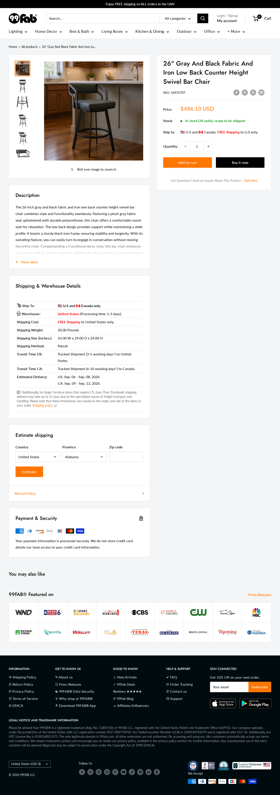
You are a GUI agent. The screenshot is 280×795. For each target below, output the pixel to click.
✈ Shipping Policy (22, 677)
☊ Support (174, 698)
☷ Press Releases (68, 684)
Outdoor (184, 31)
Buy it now (240, 162)
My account (227, 20)
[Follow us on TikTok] (132, 772)
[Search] (202, 18)
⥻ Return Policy (21, 684)
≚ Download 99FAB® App (75, 705)
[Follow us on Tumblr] (157, 772)
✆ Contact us (176, 691)
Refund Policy (25, 493)
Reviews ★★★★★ (127, 691)
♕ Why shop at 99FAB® (74, 698)
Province (69, 447)
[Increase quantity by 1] (208, 146)
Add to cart (187, 162)
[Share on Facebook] (236, 92)
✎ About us (64, 677)
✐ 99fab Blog (123, 698)
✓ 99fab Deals (124, 684)
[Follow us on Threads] (99, 772)
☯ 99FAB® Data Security (74, 691)
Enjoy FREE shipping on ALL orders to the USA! (140, 4)
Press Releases (260, 594)
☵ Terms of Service (23, 698)
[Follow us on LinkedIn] (148, 772)
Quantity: (170, 146)
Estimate (29, 472)
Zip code (116, 447)
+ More (234, 31)
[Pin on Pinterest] (245, 92)
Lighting (16, 31)
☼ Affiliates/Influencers (131, 705)
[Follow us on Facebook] (82, 772)
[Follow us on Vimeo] (140, 772)
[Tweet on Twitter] (253, 92)
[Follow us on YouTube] (124, 772)
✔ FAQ (171, 677)
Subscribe (260, 687)
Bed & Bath (79, 31)
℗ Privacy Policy (21, 691)
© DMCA (16, 705)
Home (13, 47)
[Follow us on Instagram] (107, 772)
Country (22, 447)
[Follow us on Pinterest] (115, 772)
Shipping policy (43, 405)
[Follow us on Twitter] (90, 772)
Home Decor (46, 31)
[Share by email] (261, 92)
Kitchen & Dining (149, 31)
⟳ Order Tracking (179, 684)
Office (209, 31)
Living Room (112, 31)
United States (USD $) (26, 764)
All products (29, 47)
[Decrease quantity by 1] (185, 146)
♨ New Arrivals (125, 677)
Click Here (250, 180)
